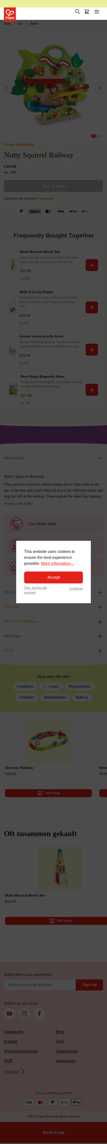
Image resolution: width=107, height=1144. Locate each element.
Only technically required (35, 590)
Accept (54, 577)
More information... (57, 563)
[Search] (77, 12)
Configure (76, 588)
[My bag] (87, 12)
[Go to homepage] (10, 14)
